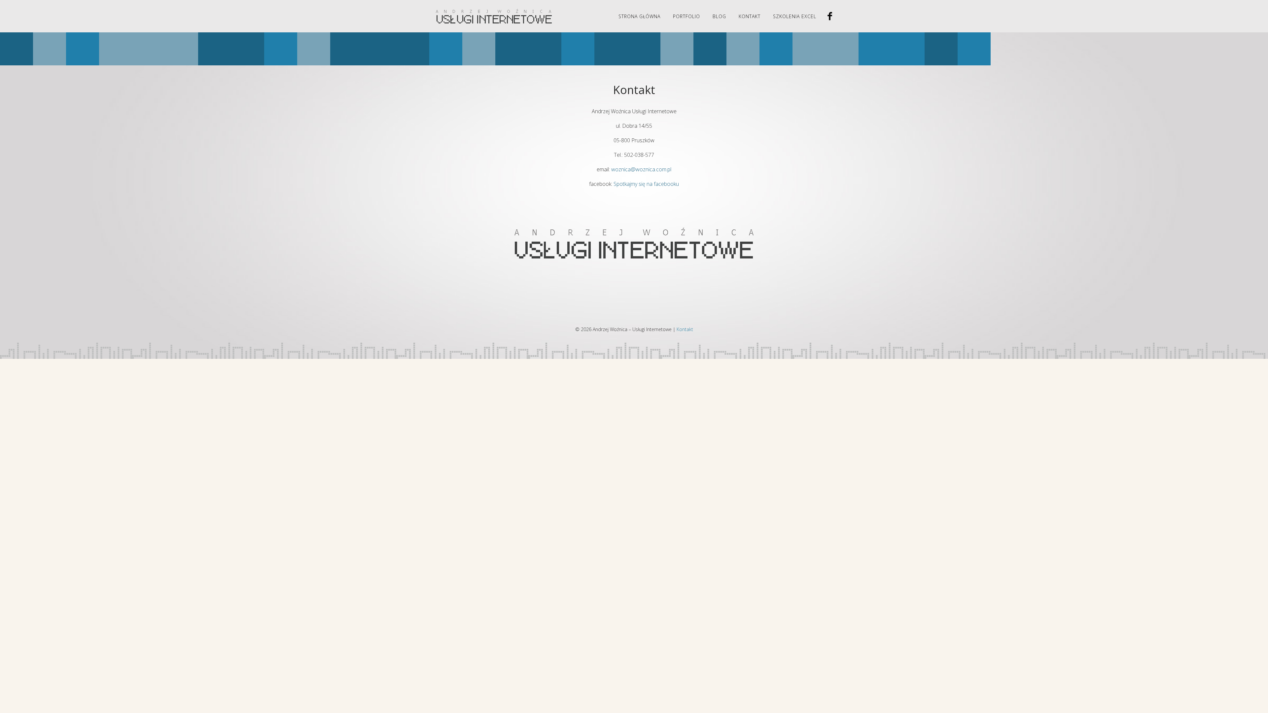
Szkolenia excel (794, 16)
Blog (719, 16)
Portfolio (686, 16)
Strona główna (639, 16)
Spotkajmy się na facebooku (646, 183)
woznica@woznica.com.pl (641, 169)
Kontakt (749, 16)
